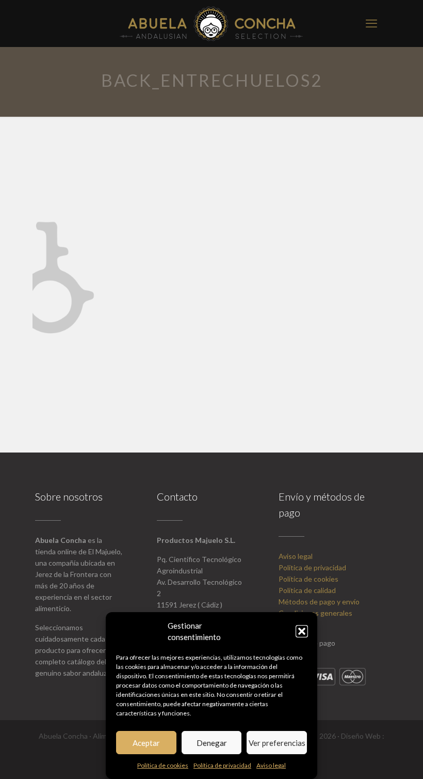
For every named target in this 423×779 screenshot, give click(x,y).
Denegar (212, 742)
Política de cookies (162, 765)
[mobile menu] (371, 23)
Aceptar (146, 742)
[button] (302, 631)
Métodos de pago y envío (319, 601)
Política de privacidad (222, 765)
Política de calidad (307, 590)
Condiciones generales (315, 613)
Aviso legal (271, 765)
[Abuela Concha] (211, 23)
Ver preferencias (277, 742)
